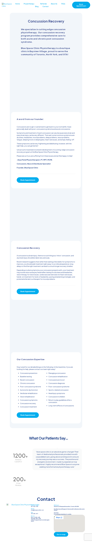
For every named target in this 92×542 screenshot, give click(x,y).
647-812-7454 (34, 506)
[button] (30, 460)
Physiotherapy (29, 4)
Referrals (43, 4)
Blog (36, 6)
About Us (54, 4)
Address (56, 505)
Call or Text (34, 505)
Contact (46, 6)
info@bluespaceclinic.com (37, 510)
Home (17, 4)
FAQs (63, 4)
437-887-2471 (34, 513)
